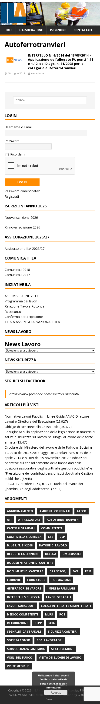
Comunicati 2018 (17, 269)
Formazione (61, 580)
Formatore (36, 580)
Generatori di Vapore (24, 588)
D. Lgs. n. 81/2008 (20, 545)
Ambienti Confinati (55, 511)
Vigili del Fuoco (19, 658)
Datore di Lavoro (53, 545)
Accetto (56, 692)
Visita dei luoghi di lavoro (60, 658)
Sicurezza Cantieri (62, 632)
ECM (88, 571)
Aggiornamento (20, 511)
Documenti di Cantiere (25, 571)
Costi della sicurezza (24, 537)
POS (62, 614)
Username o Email (18, 127)
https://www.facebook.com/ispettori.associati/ (44, 394)
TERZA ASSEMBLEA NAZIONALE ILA (32, 322)
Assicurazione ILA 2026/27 (24, 248)
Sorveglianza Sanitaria (26, 649)
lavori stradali (58, 597)
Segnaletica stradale (24, 632)
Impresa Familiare (62, 588)
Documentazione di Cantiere (30, 563)
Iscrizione (58, 30)
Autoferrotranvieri (63, 520)
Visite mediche (18, 666)
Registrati (12, 196)
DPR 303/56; (58, 571)
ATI (9, 520)
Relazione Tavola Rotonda (24, 306)
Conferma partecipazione (24, 316)
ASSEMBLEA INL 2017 (21, 296)
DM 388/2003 (71, 554)
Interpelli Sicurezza (23, 597)
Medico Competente (23, 614)
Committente (52, 528)
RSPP (38, 623)
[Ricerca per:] (50, 100)
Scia (51, 623)
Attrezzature (29, 520)
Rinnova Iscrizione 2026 (22, 227)
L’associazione (31, 30)
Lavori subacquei (20, 606)
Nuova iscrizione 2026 (21, 217)
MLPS (49, 614)
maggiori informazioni (56, 685)
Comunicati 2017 (17, 275)
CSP (62, 537)
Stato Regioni (62, 649)
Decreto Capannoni (23, 554)
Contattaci (82, 30)
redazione (37, 73)
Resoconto (13, 311)
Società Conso (18, 640)
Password (12, 141)
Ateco (81, 511)
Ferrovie (14, 580)
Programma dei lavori (21, 301)
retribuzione (17, 623)
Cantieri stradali (21, 528)
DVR (76, 571)
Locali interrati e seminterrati (66, 606)
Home (7, 30)
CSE (50, 537)
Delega (50, 554)
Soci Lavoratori (50, 640)
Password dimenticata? (22, 191)
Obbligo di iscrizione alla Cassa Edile (32, 427)
